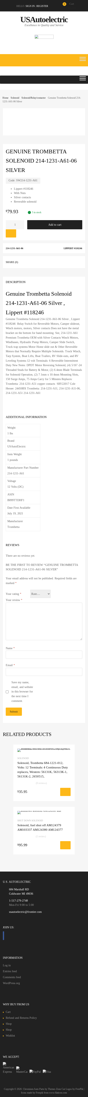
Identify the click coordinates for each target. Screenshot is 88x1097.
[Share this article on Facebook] (26, 261)
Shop (9, 1023)
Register (42, 6)
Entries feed (10, 971)
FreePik (79, 1089)
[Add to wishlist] (11, 233)
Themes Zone (54, 1089)
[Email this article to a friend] (63, 261)
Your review (14, 600)
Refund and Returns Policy (21, 1017)
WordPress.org (11, 983)
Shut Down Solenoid (30, 820)
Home (5, 97)
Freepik (39, 1092)
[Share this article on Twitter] (34, 261)
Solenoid (15, 97)
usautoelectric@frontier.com (25, 911)
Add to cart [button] (44, 793)
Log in (7, 965)
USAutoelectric (44, 19)
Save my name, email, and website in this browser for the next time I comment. (22, 691)
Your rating (13, 593)
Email (10, 665)
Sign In (30, 6)
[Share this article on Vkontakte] (56, 261)
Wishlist (10, 1035)
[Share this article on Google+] (41, 261)
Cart (8, 1011)
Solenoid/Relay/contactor (33, 97)
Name (10, 648)
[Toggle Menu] (82, 60)
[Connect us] (3, 935)
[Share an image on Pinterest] (49, 261)
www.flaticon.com (58, 1092)
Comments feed (12, 977)
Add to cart (54, 224)
